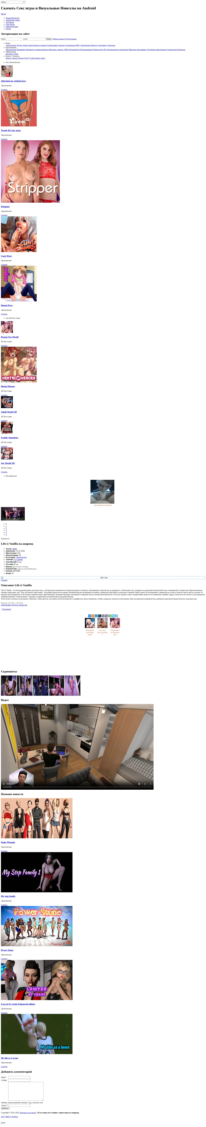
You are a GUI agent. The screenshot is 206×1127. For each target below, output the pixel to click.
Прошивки (21, 50)
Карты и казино (39, 45)
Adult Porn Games (13, 20)
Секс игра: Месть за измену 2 (102, 632)
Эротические (11, 45)
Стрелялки (102, 45)
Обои (16, 54)
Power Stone (7, 950)
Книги (8, 58)
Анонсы (15, 58)
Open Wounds (8, 842)
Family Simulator (9, 437)
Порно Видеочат (12, 18)
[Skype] (113, 615)
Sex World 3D (8, 463)
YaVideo (14, 1117)
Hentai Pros (7, 305)
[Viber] (106, 615)
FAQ (26, 58)
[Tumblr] (103, 615)
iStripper (5, 206)
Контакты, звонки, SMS (58, 50)
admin (14, 549)
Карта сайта (40, 58)
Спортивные (70, 45)
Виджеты (9, 54)
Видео (21, 58)
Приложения (11, 50)
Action (30, 45)
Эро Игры (10, 22)
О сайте (32, 58)
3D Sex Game (22, 45)
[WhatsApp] (109, 615)
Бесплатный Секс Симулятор (103, 505)
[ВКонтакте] (89, 615)
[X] (99, 615)
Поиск (8, 29)
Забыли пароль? (59, 39)
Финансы (181, 50)
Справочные (172, 50)
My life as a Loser (9, 1058)
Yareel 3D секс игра (11, 130)
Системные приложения (156, 50)
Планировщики (86, 50)
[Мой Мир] (96, 615)
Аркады (61, 45)
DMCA (8, 1117)
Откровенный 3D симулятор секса (115, 632)
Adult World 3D (9, 412)
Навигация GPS (99, 50)
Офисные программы (137, 50)
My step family (8, 896)
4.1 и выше (18, 559)
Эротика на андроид (28, 1113)
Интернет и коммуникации (37, 50)
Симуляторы (85, 45)
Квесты (94, 45)
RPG (78, 45)
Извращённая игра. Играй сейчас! (90, 632)
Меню (3, 14)
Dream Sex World (9, 337)
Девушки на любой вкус (13, 81)
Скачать (4, 90)
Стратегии (111, 45)
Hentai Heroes (8, 386)
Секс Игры (10, 24)
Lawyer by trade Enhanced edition (18, 1004)
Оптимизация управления (117, 50)
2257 (3, 1117)
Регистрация (71, 39)
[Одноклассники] (93, 615)
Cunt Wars (6, 256)
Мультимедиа (74, 50)
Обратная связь (12, 27)
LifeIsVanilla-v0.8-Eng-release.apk (14, 605)
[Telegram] (116, 615)
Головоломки (52, 45)
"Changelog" (6, 609)
